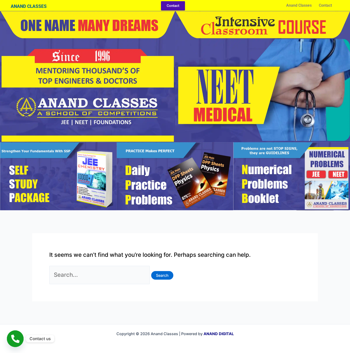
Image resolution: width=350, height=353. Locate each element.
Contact (325, 5)
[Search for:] (100, 274)
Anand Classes (299, 5)
